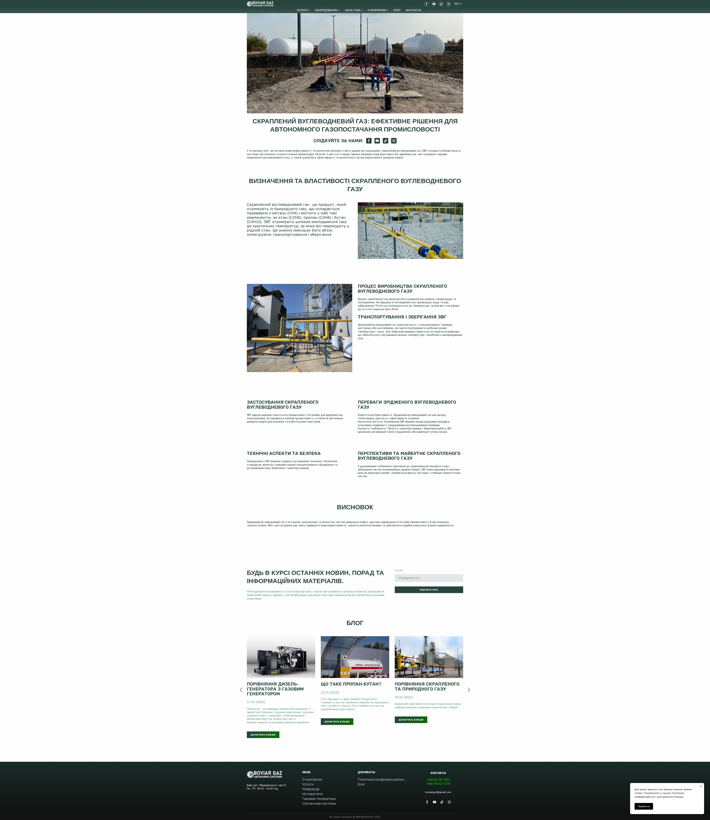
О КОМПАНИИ (377, 10)
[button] (426, 4)
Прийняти (644, 806)
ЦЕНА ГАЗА (352, 10)
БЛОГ (397, 10)
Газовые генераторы (319, 799)
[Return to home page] (260, 3)
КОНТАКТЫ (413, 10)
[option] (457, 4)
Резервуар (311, 789)
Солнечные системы (319, 803)
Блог (361, 784)
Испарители (312, 794)
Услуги (308, 784)
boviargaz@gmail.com (438, 792)
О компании (312, 779)
